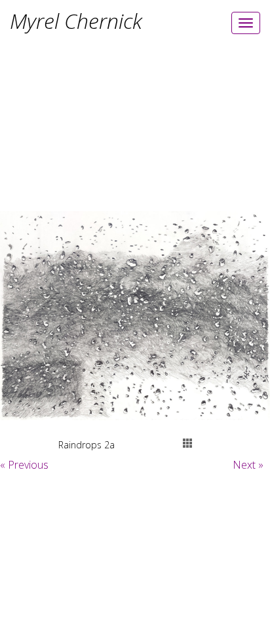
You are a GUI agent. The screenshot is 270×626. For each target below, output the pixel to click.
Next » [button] (248, 465)
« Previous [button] (24, 465)
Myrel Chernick (76, 21)
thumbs (187, 443)
